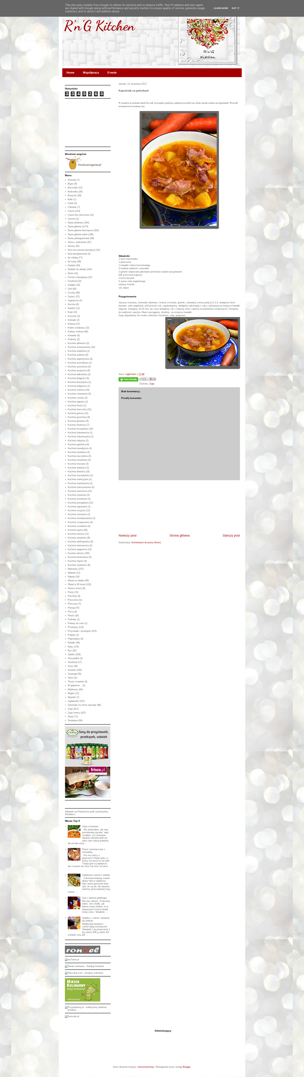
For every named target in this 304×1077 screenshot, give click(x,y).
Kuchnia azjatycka (77, 370)
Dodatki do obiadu (77, 269)
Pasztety (72, 596)
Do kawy (72, 261)
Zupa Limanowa (90, 826)
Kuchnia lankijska (77, 467)
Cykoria (71, 218)
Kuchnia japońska (77, 444)
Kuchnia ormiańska (77, 498)
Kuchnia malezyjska (78, 479)
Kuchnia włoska (76, 553)
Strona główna (179, 535)
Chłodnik (72, 207)
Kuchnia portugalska (78, 502)
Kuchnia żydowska (77, 565)
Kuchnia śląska (75, 561)
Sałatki (71, 654)
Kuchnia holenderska (78, 432)
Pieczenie (73, 600)
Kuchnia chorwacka (78, 393)
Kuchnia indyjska (76, 440)
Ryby (70, 646)
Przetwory (73, 627)
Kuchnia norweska (77, 495)
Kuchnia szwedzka (77, 526)
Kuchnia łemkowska (78, 557)
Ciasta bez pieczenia (78, 215)
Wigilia (71, 693)
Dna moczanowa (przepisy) (81, 250)
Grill (70, 288)
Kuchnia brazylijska (78, 382)
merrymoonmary (146, 1067)
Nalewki (72, 572)
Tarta (70, 677)
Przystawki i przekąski (79, 631)
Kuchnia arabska (76, 354)
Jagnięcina (73, 300)
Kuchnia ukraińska (77, 537)
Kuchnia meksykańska (79, 487)
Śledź (71, 716)
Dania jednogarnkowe (78, 238)
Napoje (71, 576)
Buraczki (72, 195)
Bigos (71, 183)
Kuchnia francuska (77, 409)
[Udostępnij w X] (148, 379)
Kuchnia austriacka (77, 366)
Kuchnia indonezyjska (79, 436)
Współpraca (91, 72)
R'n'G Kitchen (99, 25)
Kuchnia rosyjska (76, 510)
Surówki (72, 670)
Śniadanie (73, 720)
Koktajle (72, 320)
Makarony (73, 569)
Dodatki (71, 265)
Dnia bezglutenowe (77, 253)
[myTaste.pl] (72, 959)
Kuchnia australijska (78, 362)
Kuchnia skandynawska (80, 518)
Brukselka (73, 191)
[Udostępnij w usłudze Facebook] (151, 379)
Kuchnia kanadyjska (78, 448)
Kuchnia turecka (76, 534)
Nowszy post (128, 535)
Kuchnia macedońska (79, 475)
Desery (71, 246)
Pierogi (71, 607)
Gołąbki (71, 285)
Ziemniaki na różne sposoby (82, 705)
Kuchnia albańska (77, 343)
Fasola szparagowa (77, 277)
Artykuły (72, 180)
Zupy (151, 383)
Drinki (71, 273)
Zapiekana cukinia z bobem (96, 875)
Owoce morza (75, 588)
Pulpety (71, 635)
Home (70, 72)
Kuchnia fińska (75, 405)
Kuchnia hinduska (77, 425)
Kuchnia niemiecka (77, 491)
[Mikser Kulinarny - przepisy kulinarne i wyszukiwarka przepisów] (82, 1000)
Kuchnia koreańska (77, 460)
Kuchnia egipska (76, 401)
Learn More (221, 8)
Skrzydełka (73, 658)
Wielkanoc (73, 689)
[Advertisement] (179, 507)
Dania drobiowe (75, 222)
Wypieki (72, 697)
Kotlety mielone (76, 331)
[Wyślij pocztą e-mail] (141, 379)
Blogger (186, 1067)
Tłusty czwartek (76, 681)
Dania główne (74, 226)
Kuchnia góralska (76, 421)
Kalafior (71, 308)
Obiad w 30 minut (77, 584)
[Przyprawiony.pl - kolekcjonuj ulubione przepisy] (88, 1010)
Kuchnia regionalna (77, 506)
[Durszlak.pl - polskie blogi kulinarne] (72, 1016)
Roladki (71, 642)
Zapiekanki (73, 701)
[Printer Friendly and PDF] (128, 380)
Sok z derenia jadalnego (94, 898)
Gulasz (71, 296)
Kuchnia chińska (76, 390)
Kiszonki (72, 316)
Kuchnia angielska (77, 351)
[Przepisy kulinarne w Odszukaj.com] (84, 973)
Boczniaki (73, 187)
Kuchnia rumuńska (77, 514)
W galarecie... (75, 685)
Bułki (70, 199)
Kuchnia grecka (76, 413)
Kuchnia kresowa (76, 463)
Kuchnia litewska (76, 471)
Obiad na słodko (76, 580)
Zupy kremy (74, 712)
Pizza (71, 611)
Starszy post (231, 535)
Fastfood (72, 281)
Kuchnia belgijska (77, 378)
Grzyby (71, 292)
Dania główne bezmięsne (80, 230)
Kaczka (71, 304)
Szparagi (72, 673)
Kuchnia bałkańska (77, 374)
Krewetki (72, 335)
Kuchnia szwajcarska (78, 522)
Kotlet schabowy (76, 327)
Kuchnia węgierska (77, 549)
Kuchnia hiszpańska (78, 428)
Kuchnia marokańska (78, 483)
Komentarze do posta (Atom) (146, 542)
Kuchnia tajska (75, 530)
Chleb (71, 203)
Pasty (71, 592)
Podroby (72, 619)
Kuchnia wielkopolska (79, 541)
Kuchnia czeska (76, 397)
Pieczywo (73, 603)
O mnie (112, 72)
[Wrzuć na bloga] (144, 379)
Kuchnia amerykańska (79, 347)
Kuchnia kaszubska (78, 456)
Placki (71, 615)
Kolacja (71, 324)
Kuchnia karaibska (77, 452)
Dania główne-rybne (78, 234)
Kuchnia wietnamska (78, 545)
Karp (70, 312)
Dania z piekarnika (77, 242)
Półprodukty (74, 638)
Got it (236, 8)
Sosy (70, 666)
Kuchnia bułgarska (77, 386)
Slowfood (72, 662)
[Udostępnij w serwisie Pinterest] (154, 379)
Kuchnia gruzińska (77, 417)
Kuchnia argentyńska (78, 359)
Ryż (70, 650)
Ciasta (71, 211)
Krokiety (72, 339)
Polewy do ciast (76, 623)
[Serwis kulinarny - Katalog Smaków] (84, 966)
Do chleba (73, 257)
